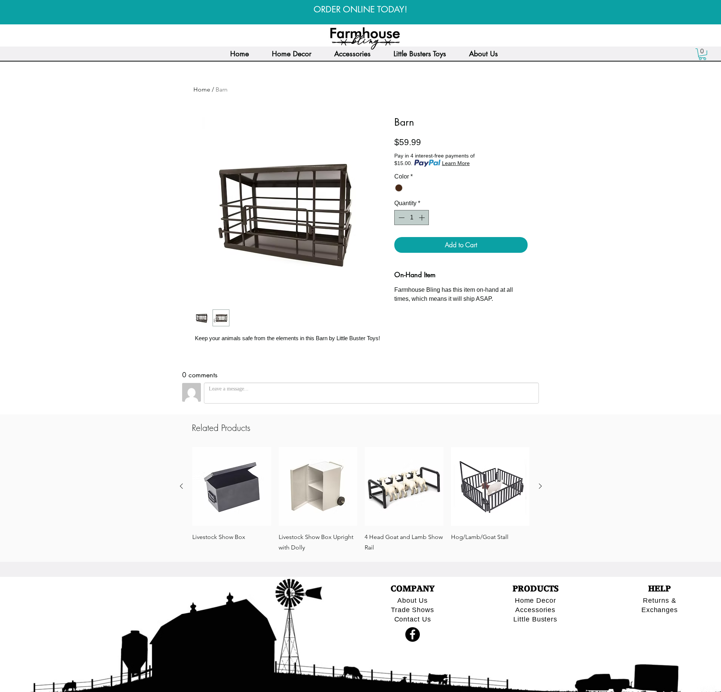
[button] (702, 54)
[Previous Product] (181, 486)
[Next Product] (540, 486)
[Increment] (422, 217)
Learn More (456, 163)
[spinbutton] (411, 217)
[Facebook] (412, 634)
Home (201, 89)
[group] (361, 500)
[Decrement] (400, 217)
